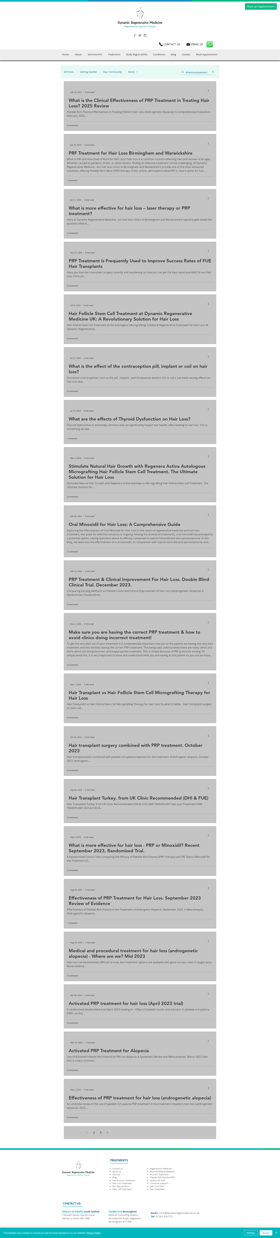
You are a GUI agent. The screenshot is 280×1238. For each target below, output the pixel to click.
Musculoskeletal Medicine (162, 1171)
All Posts (68, 71)
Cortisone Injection (159, 1183)
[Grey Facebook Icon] (135, 35)
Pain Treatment (157, 1189)
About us (116, 1171)
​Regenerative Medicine (161, 1168)
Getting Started (88, 71)
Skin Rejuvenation (121, 1186)
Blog (114, 1177)
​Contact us (117, 1168)
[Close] (276, 1232)
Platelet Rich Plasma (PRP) (162, 1177)
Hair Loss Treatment (122, 1183)
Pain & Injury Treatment (123, 1180)
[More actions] (209, 91)
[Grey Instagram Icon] (145, 35)
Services (116, 1174)
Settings (251, 1232)
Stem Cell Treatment (122, 1189)
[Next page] (107, 1132)
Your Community (112, 71)
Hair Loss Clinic (157, 1186)
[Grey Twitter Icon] (140, 35)
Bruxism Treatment (159, 1174)
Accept (265, 1232)
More (131, 71)
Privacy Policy (94, 1232)
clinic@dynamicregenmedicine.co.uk (179, 1213)
